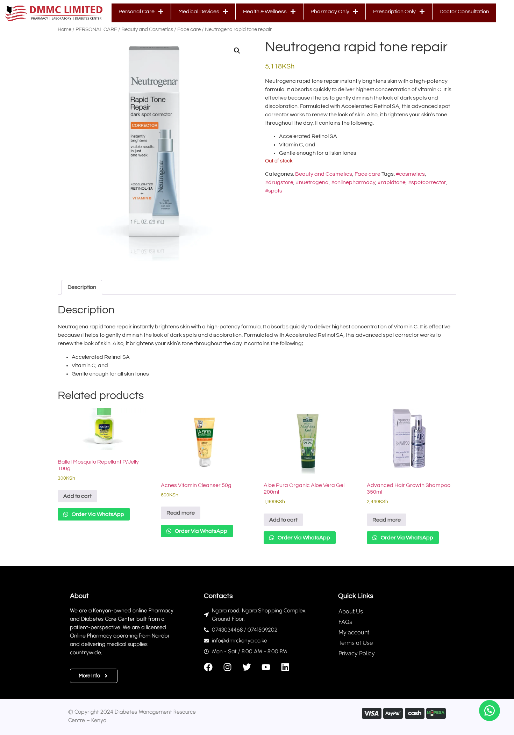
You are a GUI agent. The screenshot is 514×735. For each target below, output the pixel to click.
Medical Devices (198, 11)
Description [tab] (81, 287)
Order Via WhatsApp (97, 514)
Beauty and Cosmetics (147, 29)
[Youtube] (266, 667)
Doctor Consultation (464, 11)
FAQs (345, 622)
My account (353, 632)
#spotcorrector (427, 182)
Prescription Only (394, 11)
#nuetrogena (312, 182)
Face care (189, 29)
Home (64, 29)
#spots (273, 191)
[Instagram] (227, 667)
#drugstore (279, 182)
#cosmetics (410, 174)
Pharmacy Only (329, 11)
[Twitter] (246, 667)
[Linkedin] (285, 667)
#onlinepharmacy (353, 182)
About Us (350, 611)
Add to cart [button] (77, 496)
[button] (237, 50)
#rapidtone (392, 182)
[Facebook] (208, 667)
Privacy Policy (356, 653)
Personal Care (137, 11)
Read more (180, 513)
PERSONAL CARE (96, 29)
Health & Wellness (265, 11)
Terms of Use (355, 643)
